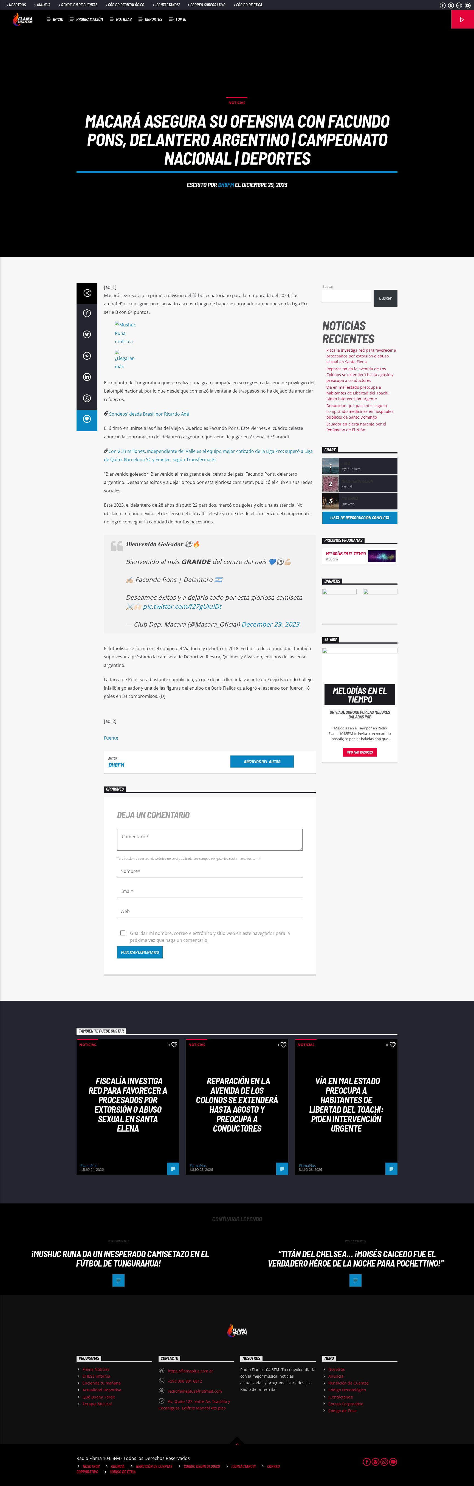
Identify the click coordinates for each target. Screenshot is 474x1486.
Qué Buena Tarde (99, 1397)
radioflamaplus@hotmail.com (195, 1391)
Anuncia (43, 4)
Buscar (327, 286)
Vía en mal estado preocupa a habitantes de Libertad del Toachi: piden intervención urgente (358, 393)
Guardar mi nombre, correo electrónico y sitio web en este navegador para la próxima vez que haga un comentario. (210, 933)
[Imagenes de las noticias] (210, 333)
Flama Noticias (96, 1369)
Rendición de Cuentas (79, 4)
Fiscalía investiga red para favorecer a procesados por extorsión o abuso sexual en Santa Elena (361, 356)
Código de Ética (249, 4)
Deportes (153, 19)
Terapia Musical (97, 1403)
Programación (89, 19)
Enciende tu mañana (102, 1383)
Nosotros (17, 4)
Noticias (124, 19)
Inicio (58, 19)
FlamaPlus (89, 1165)
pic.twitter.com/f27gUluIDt (182, 606)
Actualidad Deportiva (102, 1389)
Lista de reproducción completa (360, 517)
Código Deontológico (126, 4)
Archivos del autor (262, 761)
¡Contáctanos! (167, 4)
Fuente (111, 738)
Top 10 (180, 19)
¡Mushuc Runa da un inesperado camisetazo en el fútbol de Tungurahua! (120, 1258)
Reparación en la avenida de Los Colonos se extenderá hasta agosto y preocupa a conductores (359, 374)
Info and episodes (360, 752)
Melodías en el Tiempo (346, 553)
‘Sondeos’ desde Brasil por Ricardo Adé (148, 414)
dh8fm (226, 184)
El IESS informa (96, 1376)
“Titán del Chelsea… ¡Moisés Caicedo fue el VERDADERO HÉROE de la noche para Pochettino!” (355, 1258)
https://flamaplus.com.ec (190, 1371)
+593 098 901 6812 (185, 1381)
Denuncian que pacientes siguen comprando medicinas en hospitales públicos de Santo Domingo (359, 411)
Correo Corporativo (207, 4)
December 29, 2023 (270, 624)
